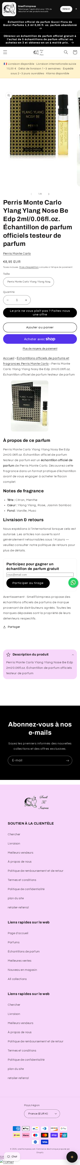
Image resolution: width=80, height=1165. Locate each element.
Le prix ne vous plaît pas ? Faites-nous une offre (40, 312)
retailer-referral (18, 907)
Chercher (14, 834)
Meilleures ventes (19, 960)
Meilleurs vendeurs (20, 852)
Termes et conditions (22, 880)
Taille (6, 274)
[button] (5, 52)
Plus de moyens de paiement (40, 348)
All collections (17, 979)
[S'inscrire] (67, 760)
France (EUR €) (38, 1113)
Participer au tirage (27, 583)
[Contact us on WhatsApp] (73, 582)
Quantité (9, 292)
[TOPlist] (7, 1162)
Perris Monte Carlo (17, 253)
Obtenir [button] (66, 9)
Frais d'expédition (29, 267)
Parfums (13, 942)
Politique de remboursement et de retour (35, 870)
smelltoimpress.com (27, 1149)
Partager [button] (14, 626)
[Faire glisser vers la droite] (48, 194)
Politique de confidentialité (26, 889)
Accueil (8, 358)
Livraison (14, 843)
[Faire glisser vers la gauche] (31, 194)
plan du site (16, 898)
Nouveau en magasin (22, 969)
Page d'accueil (18, 933)
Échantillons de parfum (24, 951)
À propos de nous (20, 861)
